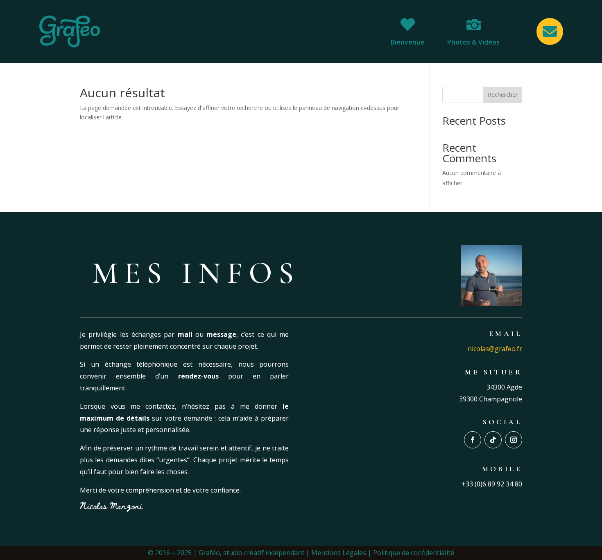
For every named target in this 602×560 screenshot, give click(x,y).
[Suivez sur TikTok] (493, 439)
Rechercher (503, 95)
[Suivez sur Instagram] (513, 439)
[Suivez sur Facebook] (472, 439)
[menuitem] (408, 31)
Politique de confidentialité (413, 552)
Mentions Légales (338, 552)
